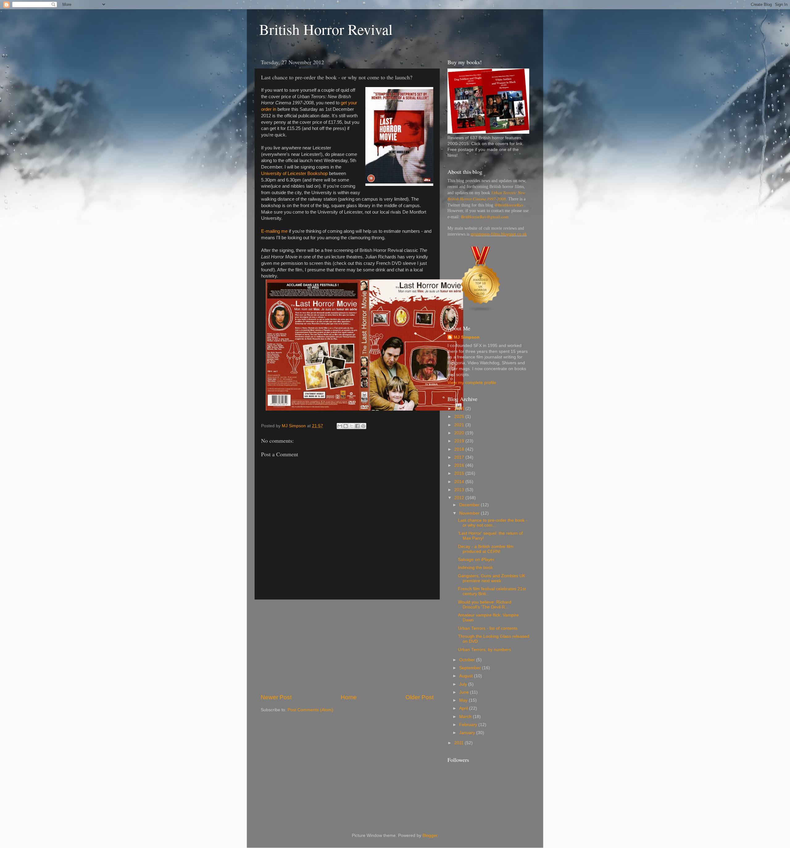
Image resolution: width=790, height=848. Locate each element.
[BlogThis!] (346, 426)
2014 (459, 481)
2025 (459, 416)
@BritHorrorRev (509, 205)
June (464, 692)
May (464, 700)
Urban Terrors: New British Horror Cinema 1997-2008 (486, 196)
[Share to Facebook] (357, 426)
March (466, 716)
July (463, 684)
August (466, 676)
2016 (459, 465)
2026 (459, 408)
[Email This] (340, 426)
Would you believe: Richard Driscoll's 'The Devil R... (484, 604)
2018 (459, 449)
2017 (459, 457)
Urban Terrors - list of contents (488, 628)
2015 (459, 473)
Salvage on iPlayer (476, 559)
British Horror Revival (326, 29)
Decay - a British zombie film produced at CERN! (486, 549)
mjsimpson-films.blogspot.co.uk (499, 234)
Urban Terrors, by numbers (484, 649)
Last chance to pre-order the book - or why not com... (492, 523)
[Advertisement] (347, 646)
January (467, 732)
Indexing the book (475, 567)
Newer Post (276, 697)
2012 (459, 497)
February (468, 724)
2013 (459, 489)
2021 (459, 425)
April (464, 708)
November (470, 513)
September (470, 668)
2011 (459, 743)
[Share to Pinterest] (363, 426)
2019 (459, 441)
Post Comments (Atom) (310, 710)
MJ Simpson (467, 337)
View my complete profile (471, 382)
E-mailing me (274, 231)
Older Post (419, 697)
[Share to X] (351, 426)
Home (349, 697)
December (470, 505)
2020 (459, 433)
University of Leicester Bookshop (294, 173)
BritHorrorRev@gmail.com (485, 216)
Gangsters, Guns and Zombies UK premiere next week (491, 578)
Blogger (429, 835)
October (467, 660)
